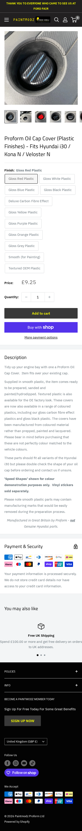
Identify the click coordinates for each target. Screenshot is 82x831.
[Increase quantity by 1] (49, 297)
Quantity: (11, 297)
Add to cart (41, 313)
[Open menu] (6, 20)
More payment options (41, 337)
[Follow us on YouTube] (24, 763)
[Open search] (56, 19)
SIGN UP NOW (22, 721)
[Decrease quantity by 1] (26, 297)
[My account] (65, 19)
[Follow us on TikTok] (32, 763)
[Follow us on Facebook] (7, 763)
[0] (74, 19)
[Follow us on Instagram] (16, 763)
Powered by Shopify (17, 822)
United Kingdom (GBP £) (22, 741)
